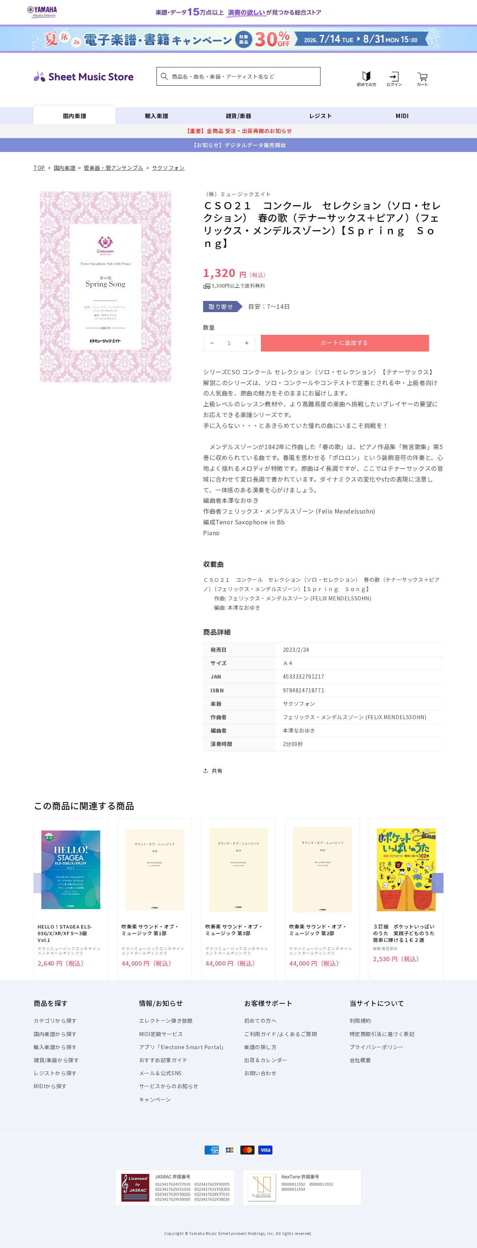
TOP (39, 167)
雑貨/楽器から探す (56, 1060)
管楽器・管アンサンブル (113, 167)
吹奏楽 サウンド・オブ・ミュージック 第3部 (234, 930)
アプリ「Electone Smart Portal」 (183, 1047)
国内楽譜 (74, 116)
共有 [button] (217, 770)
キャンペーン (155, 1099)
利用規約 (360, 1020)
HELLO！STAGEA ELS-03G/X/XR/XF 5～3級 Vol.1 (65, 933)
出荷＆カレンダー (266, 1060)
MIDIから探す (50, 1086)
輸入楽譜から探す (55, 1047)
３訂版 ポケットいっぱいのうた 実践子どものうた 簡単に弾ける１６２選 (406, 933)
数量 (209, 327)
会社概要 (360, 1060)
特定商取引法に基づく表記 (382, 1034)
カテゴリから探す (55, 1020)
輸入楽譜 (156, 116)
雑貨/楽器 (239, 116)
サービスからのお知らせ (169, 1086)
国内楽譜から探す (55, 1034)
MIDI (402, 116)
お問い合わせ (260, 1073)
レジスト (320, 116)
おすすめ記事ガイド (163, 1060)
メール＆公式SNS (160, 1073)
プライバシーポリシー (377, 1047)
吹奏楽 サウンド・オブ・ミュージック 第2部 (318, 930)
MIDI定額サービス (161, 1034)
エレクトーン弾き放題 (166, 1020)
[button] (238, 76)
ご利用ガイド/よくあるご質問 (280, 1034)
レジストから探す (55, 1073)
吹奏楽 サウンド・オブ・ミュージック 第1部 (150, 930)
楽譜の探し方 (260, 1047)
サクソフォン (168, 167)
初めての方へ (260, 1020)
